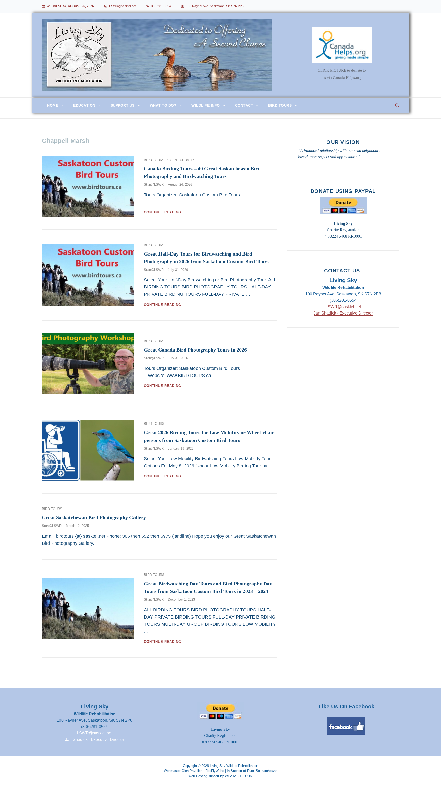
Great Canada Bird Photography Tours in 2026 (195, 350)
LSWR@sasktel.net (122, 6)
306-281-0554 (161, 6)
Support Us (123, 105)
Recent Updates (180, 160)
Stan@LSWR (154, 184)
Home (52, 105)
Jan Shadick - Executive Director (343, 313)
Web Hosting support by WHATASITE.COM (220, 776)
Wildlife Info (205, 105)
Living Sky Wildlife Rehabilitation (234, 766)
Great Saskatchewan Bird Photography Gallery (94, 517)
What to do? (163, 105)
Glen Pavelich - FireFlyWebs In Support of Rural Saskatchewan (229, 771)
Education (84, 105)
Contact (244, 105)
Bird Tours (280, 105)
